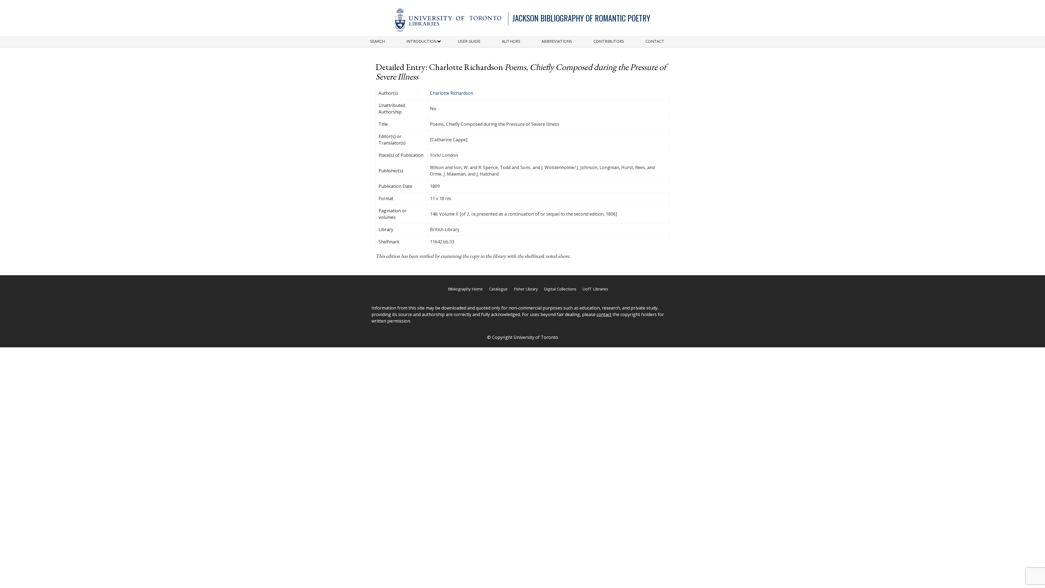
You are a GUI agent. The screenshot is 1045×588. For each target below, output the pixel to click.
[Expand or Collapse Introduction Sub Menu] (439, 41)
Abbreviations (557, 41)
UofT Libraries (595, 289)
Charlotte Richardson (451, 93)
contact (604, 314)
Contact (655, 41)
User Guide (469, 41)
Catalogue (498, 289)
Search (377, 41)
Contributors (609, 41)
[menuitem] (388, 41)
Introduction (421, 41)
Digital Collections (560, 289)
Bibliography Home (465, 289)
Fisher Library (526, 289)
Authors (511, 41)
